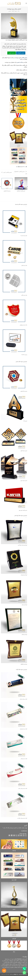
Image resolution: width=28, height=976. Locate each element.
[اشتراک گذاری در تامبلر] (16, 166)
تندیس (10, 11)
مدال (14, 951)
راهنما (4, 970)
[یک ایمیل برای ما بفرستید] (19, 835)
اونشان (15, 974)
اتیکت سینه (14, 879)
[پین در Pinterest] (19, 166)
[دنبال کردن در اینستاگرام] (23, 835)
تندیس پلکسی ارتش (7, 172)
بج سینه (14, 850)
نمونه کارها (14, 11)
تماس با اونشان (20, 53)
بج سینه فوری (12, 53)
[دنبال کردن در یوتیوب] (9, 835)
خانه (18, 11)
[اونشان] (14, 3)
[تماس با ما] (16, 835)
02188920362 (24, 830)
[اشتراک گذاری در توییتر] (23, 166)
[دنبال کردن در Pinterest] (14, 835)
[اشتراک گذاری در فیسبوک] (24, 166)
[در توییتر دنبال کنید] (21, 835)
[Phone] (24, 968)
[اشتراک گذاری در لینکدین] (18, 166)
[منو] (26, 3)
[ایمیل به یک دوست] (21, 166)
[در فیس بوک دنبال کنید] (26, 835)
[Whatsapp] (24, 972)
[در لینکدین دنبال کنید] (12, 835)
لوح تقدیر (14, 938)
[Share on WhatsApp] (26, 166)
